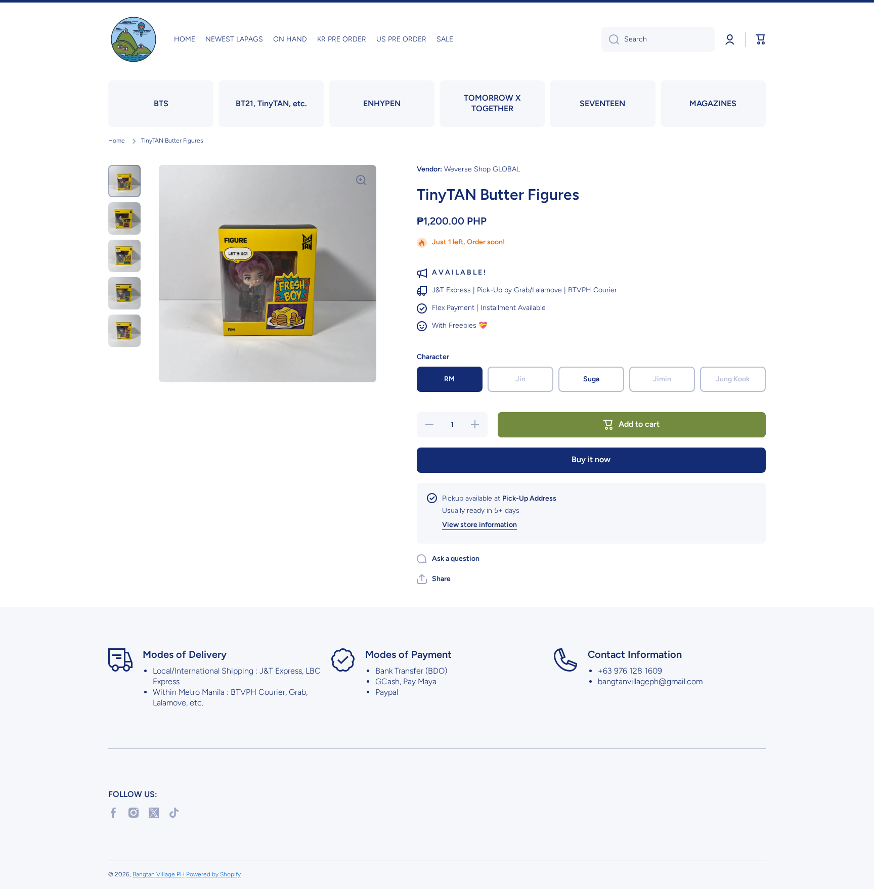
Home (116, 140)
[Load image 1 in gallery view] (124, 181)
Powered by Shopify (213, 874)
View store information (479, 524)
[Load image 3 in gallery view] (124, 256)
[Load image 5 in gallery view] (124, 331)
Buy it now (591, 459)
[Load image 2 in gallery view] (124, 218)
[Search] (610, 39)
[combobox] (658, 39)
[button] (761, 39)
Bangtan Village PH (159, 874)
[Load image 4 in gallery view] (124, 293)
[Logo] (133, 39)
